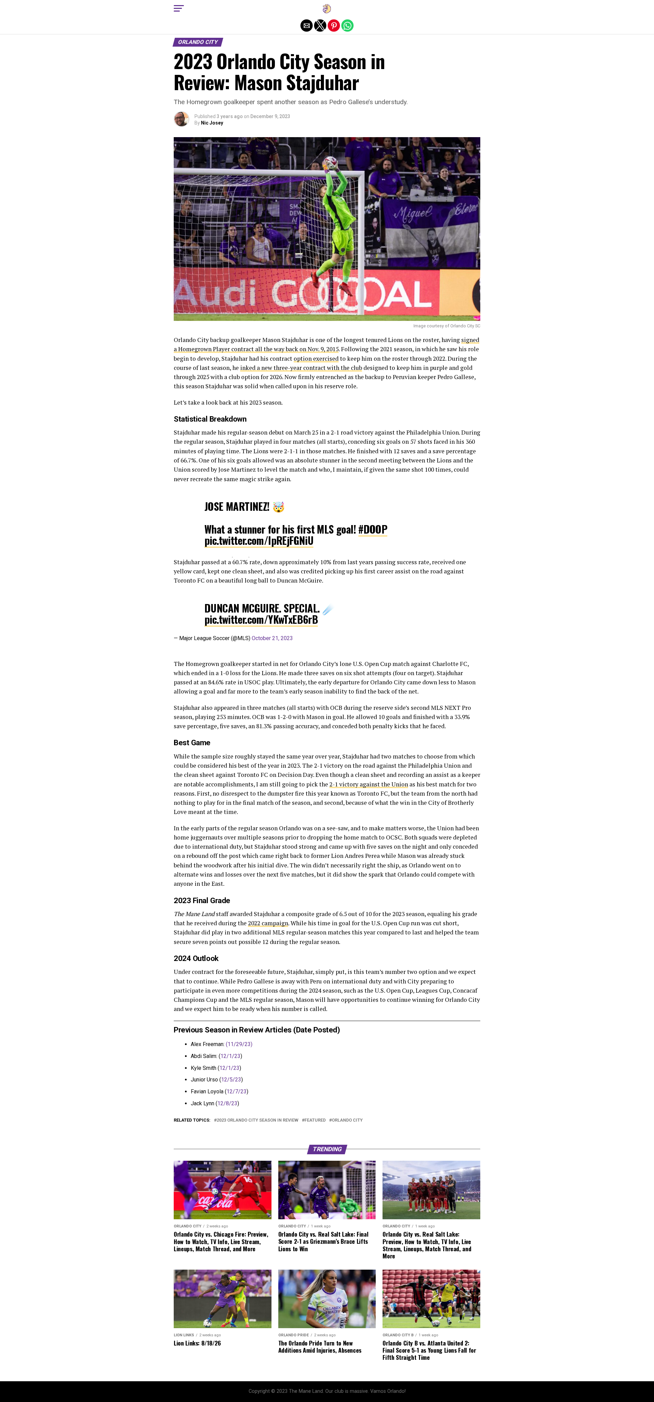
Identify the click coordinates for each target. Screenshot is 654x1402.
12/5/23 (231, 1079)
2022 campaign (268, 923)
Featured (315, 1120)
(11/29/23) (239, 1044)
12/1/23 (230, 1056)
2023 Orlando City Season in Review (257, 1120)
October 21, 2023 (272, 638)
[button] (179, 8)
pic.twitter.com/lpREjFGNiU (258, 540)
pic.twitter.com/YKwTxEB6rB (261, 619)
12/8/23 (227, 1103)
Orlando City (347, 1120)
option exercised (316, 358)
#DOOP (372, 529)
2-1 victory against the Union (368, 784)
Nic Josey (212, 123)
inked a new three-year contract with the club (301, 368)
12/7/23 (237, 1091)
